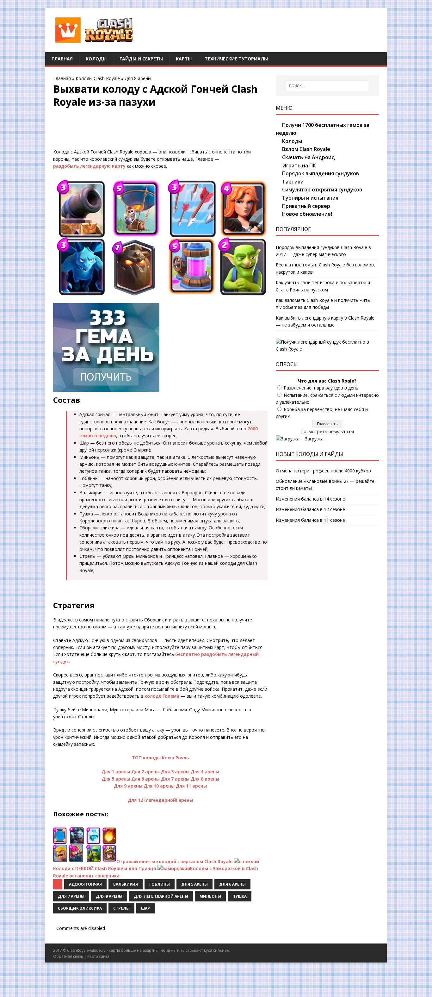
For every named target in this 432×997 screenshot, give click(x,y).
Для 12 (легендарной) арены (160, 800)
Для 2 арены (145, 772)
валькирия (125, 884)
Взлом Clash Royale (306, 149)
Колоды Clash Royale (98, 78)
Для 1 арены (116, 772)
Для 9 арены (128, 786)
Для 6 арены (145, 779)
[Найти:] (327, 85)
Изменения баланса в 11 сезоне (310, 520)
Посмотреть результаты (327, 431)
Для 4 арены (205, 772)
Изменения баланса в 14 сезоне (310, 499)
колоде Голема (162, 696)
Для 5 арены (116, 779)
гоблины (159, 884)
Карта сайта (98, 956)
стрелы (121, 908)
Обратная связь (68, 956)
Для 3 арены (175, 772)
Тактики (293, 181)
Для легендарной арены (161, 896)
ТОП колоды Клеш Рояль (160, 758)
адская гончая (85, 884)
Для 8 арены (138, 78)
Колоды (96, 59)
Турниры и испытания (310, 197)
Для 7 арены (175, 779)
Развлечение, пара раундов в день (321, 388)
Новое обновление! (307, 213)
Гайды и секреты (141, 59)
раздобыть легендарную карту (89, 166)
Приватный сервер (306, 206)
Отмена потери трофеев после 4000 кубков (323, 471)
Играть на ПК (299, 165)
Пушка (239, 896)
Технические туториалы (236, 59)
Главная (62, 59)
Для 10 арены (159, 786)
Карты (184, 59)
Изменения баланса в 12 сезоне (310, 509)
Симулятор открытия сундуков (322, 189)
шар (145, 908)
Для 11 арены (191, 786)
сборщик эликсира (80, 908)
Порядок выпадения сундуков (320, 173)
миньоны (210, 896)
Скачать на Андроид (308, 157)
